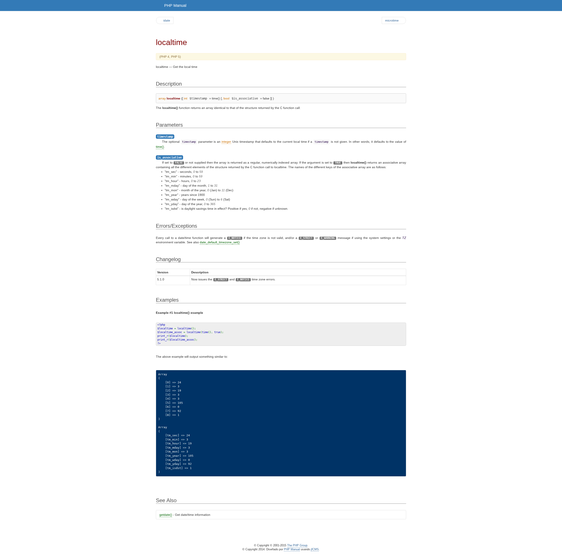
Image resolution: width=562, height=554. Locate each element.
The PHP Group (297, 545)
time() (160, 146)
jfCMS (315, 549)
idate (166, 20)
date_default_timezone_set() (220, 242)
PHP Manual (175, 5)
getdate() (165, 514)
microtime (392, 20)
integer (226, 141)
